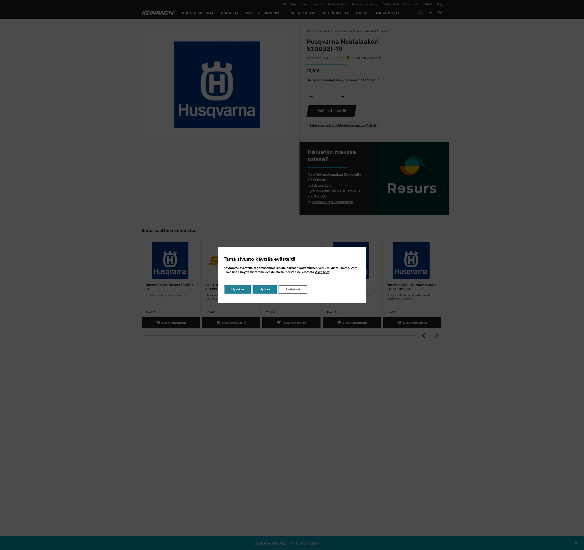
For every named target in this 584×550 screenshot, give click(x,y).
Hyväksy (237, 289)
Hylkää (264, 289)
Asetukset (322, 272)
